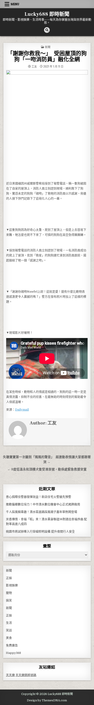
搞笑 (9, 600)
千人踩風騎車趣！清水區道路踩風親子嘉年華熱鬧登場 (41, 512)
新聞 (47, 47)
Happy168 (13, 653)
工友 (34, 66)
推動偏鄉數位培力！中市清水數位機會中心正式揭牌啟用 (43, 504)
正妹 (9, 578)
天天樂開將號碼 (26, 675)
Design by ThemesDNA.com (47, 700)
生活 (9, 622)
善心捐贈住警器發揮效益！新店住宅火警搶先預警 (38, 496)
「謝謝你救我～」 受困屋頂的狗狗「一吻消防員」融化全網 (47, 56)
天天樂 (10, 675)
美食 (9, 637)
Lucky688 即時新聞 (47, 14)
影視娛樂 (12, 585)
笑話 (9, 630)
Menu (15, 4)
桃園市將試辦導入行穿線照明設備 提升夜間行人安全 (40, 531)
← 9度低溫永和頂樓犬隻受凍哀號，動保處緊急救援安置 (47, 469)
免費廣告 (12, 645)
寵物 (9, 593)
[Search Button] (47, 30)
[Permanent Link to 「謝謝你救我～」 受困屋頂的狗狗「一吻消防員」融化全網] (47, 124)
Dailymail (22, 409)
